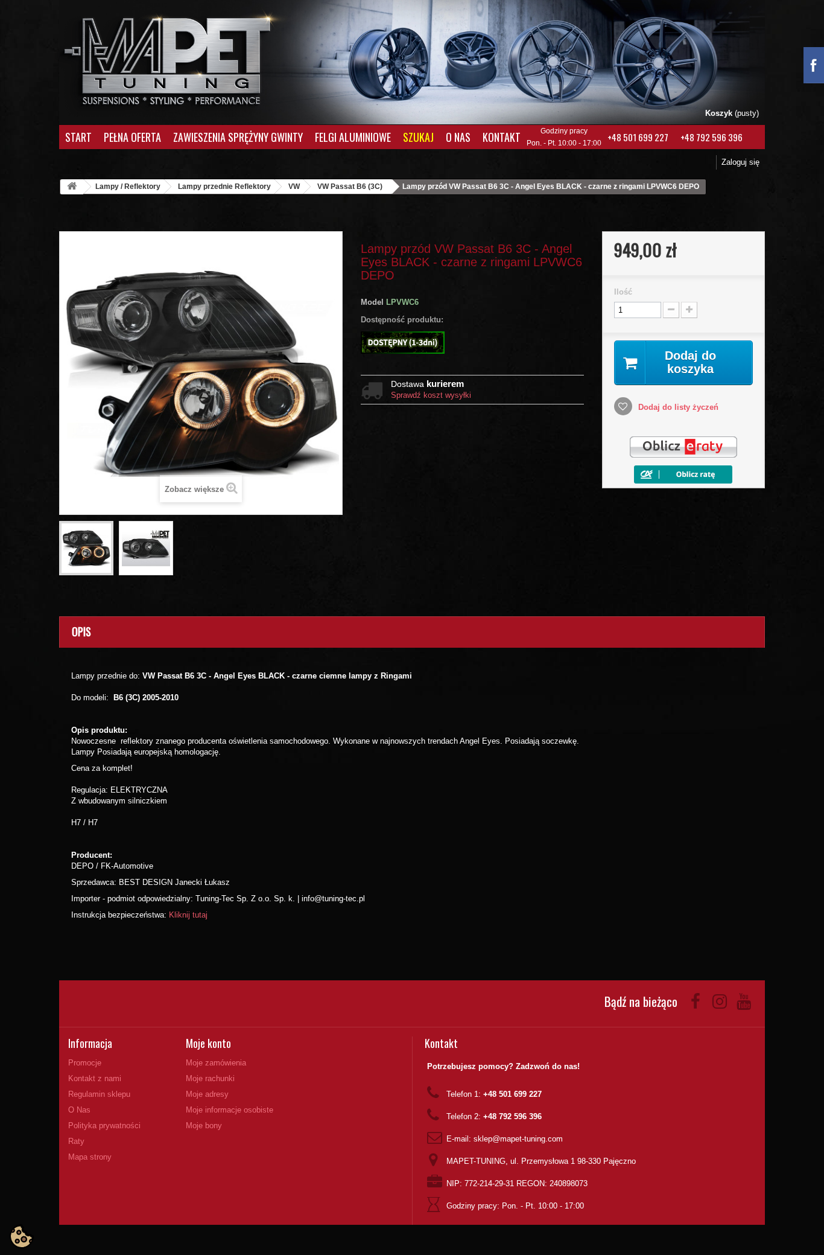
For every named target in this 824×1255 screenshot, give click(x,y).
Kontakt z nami (94, 1078)
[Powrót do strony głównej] (71, 186)
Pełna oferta (132, 137)
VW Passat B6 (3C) (349, 186)
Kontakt (502, 137)
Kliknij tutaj (188, 914)
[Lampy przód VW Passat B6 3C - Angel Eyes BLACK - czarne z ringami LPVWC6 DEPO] (86, 548)
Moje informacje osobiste (229, 1109)
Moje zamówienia (216, 1062)
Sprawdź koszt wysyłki (431, 395)
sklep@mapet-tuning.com (518, 1138)
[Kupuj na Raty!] (683, 473)
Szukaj (418, 137)
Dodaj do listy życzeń (677, 407)
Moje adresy (207, 1094)
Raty (76, 1141)
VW (294, 186)
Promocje (84, 1062)
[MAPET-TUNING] (183, 57)
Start (78, 137)
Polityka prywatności (104, 1125)
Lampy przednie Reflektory (224, 186)
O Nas (458, 137)
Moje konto (208, 1043)
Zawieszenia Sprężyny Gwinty (238, 137)
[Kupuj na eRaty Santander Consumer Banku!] (683, 447)
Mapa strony (90, 1156)
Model (372, 302)
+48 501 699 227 (637, 137)
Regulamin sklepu (99, 1094)
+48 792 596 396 (711, 137)
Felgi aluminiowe (353, 137)
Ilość (623, 291)
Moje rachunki (210, 1078)
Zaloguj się (740, 162)
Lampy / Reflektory (127, 186)
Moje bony (204, 1125)
